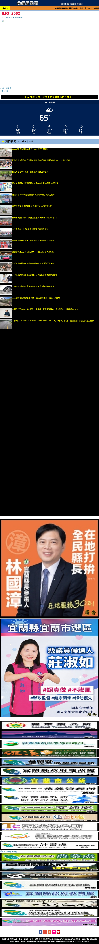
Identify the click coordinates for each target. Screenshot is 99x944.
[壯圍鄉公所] (49, 840)
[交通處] (49, 812)
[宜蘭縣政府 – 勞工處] (49, 925)
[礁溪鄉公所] (49, 757)
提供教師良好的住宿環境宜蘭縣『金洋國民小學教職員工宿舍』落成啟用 (41, 160)
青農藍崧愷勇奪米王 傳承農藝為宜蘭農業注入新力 (33, 240)
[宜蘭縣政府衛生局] (49, 870)
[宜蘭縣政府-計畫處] (49, 849)
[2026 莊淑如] (49, 717)
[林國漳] (49, 617)
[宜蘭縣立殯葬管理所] (49, 794)
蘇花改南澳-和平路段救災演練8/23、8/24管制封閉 (32, 206)
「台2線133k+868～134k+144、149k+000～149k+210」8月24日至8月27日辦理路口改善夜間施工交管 (53, 321)
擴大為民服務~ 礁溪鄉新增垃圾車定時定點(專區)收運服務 (35, 183)
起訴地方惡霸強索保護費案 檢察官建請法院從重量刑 (33, 263)
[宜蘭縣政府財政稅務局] (49, 803)
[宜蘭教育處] (49, 898)
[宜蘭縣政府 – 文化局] (49, 907)
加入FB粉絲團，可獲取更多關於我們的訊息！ (49, 97)
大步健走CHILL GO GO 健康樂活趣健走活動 (30, 229)
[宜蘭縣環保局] (49, 747)
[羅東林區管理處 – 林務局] (49, 879)
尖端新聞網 (18, 17)
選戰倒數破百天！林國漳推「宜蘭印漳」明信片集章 (33, 252)
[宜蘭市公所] (49, 784)
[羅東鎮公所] (49, 729)
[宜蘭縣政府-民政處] (8, 852)
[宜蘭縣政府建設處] (49, 821)
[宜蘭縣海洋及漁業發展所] (49, 766)
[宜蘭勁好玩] (49, 738)
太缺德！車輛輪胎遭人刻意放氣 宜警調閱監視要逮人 (33, 286)
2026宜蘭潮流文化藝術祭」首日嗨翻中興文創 (30, 149)
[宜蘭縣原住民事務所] (49, 916)
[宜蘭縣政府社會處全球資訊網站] (49, 888)
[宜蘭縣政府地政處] (49, 775)
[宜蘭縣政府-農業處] (49, 861)
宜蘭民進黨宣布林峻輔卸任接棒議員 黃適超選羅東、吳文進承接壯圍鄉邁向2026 (45, 309)
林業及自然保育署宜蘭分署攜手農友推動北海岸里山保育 (34, 218)
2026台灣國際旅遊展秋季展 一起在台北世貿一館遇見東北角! (36, 298)
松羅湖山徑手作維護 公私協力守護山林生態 (30, 172)
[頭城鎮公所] (49, 830)
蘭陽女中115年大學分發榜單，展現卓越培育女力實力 (46, 195)
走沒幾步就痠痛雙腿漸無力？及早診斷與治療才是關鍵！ (34, 275)
